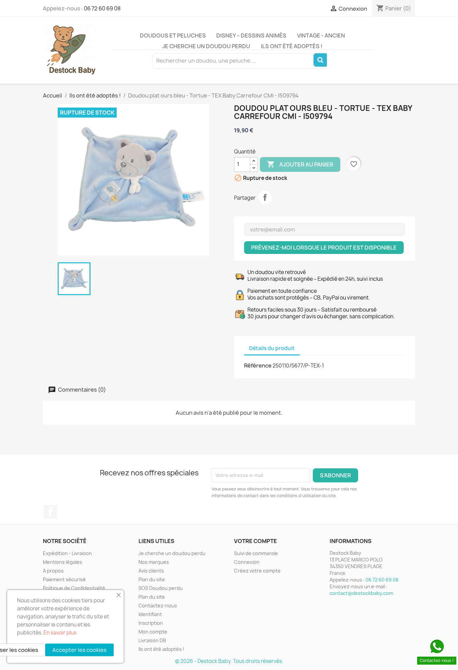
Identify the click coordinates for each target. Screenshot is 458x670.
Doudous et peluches (173, 35)
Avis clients (151, 570)
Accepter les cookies (79, 650)
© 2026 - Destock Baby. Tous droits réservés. (229, 661)
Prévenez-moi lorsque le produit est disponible (324, 247)
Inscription (150, 623)
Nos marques (153, 562)
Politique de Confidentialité (74, 588)
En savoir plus (60, 632)
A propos (53, 570)
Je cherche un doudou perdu (206, 46)
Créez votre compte (257, 570)
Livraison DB (152, 640)
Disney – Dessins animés (251, 35)
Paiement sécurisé (64, 579)
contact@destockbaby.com (361, 593)
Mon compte (152, 631)
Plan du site (151, 579)
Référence (258, 365)
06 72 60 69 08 (102, 8)
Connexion (247, 562)
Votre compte (255, 541)
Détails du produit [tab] (272, 348)
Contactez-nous (157, 605)
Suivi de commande (256, 553)
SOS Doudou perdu (160, 588)
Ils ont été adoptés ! (292, 46)
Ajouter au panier (300, 164)
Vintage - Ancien (321, 35)
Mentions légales (62, 562)
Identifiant (150, 614)
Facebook (50, 512)
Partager (265, 197)
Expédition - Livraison (67, 553)
